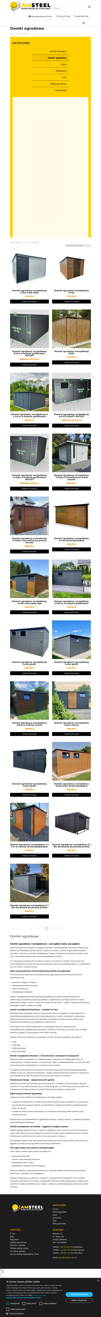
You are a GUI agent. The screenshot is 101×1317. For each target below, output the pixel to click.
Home (12, 33)
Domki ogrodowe (57, 57)
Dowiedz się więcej (29, 488)
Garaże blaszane (58, 51)
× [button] (98, 1280)
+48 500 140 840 (66, 1250)
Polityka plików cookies (19, 1248)
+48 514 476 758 (66, 1247)
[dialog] (50, 1297)
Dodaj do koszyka (29, 301)
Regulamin (14, 1239)
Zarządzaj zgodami (18, 1251)
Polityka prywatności (18, 1242)
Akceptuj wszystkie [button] (79, 1294)
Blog (12, 1236)
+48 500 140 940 (66, 1253)
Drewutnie (61, 70)
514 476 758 (64, 16)
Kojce (64, 64)
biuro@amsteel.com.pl (41, 16)
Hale (64, 77)
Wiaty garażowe (58, 83)
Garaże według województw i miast (24, 1254)
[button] (34, 1297)
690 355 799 (82, 16)
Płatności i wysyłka (17, 1245)
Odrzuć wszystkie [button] (79, 1300)
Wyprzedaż (61, 90)
